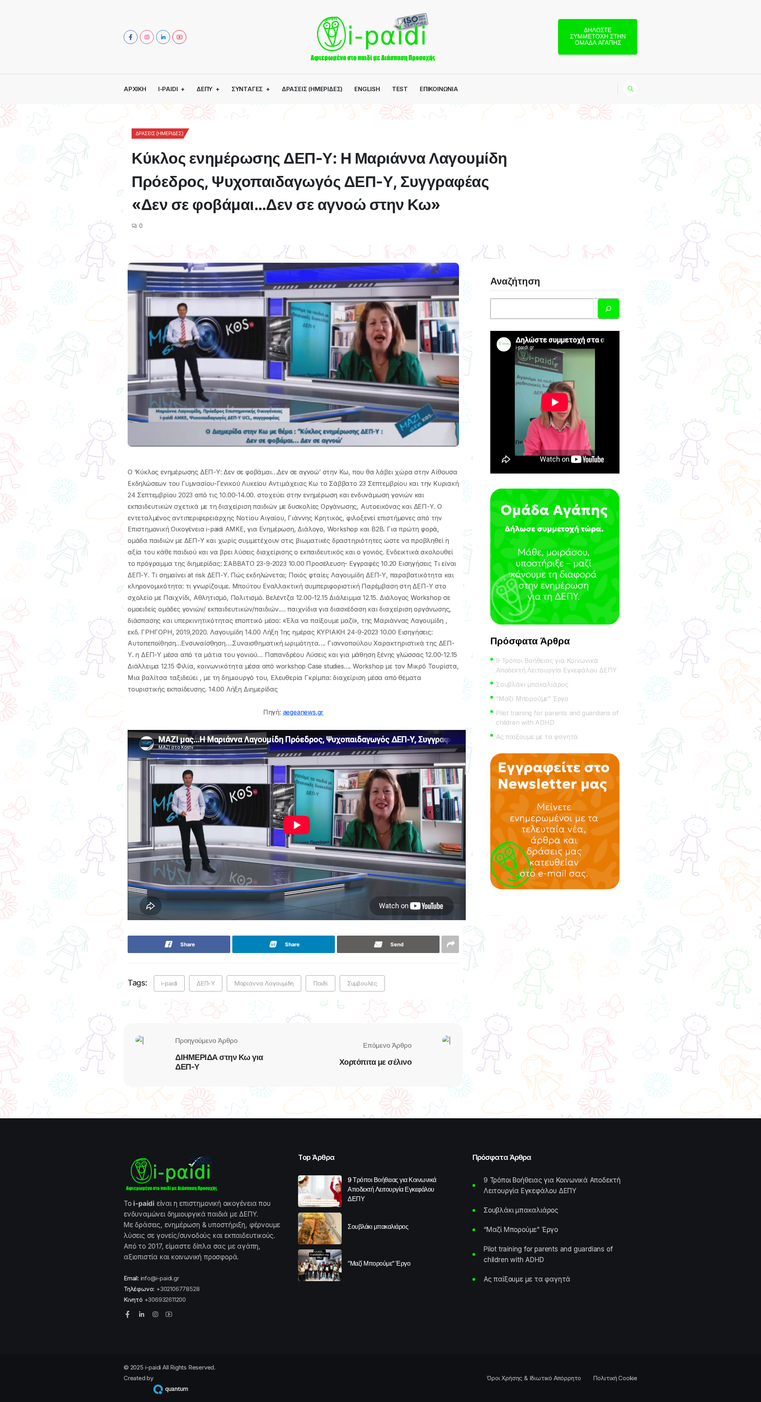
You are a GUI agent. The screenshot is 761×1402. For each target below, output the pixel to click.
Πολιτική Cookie (615, 1378)
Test (400, 89)
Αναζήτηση (515, 282)
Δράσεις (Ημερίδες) (312, 89)
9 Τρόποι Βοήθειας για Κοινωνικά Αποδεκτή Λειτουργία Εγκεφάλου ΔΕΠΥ (556, 665)
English (367, 89)
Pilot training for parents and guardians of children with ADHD (557, 717)
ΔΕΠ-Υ (206, 983)
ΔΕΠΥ (204, 89)
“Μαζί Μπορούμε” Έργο (532, 699)
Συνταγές (247, 89)
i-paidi (168, 89)
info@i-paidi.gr (160, 1278)
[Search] (608, 309)
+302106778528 (177, 1289)
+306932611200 (165, 1300)
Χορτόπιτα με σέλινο (375, 1062)
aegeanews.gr (303, 712)
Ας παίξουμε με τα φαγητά (537, 737)
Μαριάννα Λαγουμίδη (264, 983)
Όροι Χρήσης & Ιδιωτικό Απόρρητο (533, 1378)
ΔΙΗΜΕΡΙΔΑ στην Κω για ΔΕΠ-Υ (219, 1062)
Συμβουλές (362, 983)
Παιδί (320, 983)
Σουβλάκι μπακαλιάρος (532, 684)
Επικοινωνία (439, 89)
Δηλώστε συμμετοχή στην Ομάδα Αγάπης (598, 36)
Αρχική (135, 89)
